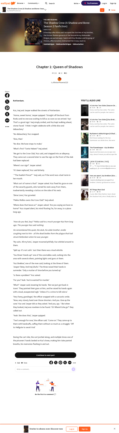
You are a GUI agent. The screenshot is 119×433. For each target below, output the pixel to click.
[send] (73, 369)
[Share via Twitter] (7, 101)
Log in (71, 429)
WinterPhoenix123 (60, 82)
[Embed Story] (7, 120)
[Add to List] (102, 10)
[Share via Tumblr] (7, 114)
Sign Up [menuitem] (113, 3)
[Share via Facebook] (7, 95)
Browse (20, 3)
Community (33, 3)
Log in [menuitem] (104, 3)
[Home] (8, 3)
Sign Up (85, 429)
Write (76, 3)
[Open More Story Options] (7, 126)
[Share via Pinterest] (7, 108)
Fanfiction (47, 29)
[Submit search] (46, 3)
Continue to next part (45, 355)
